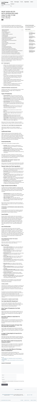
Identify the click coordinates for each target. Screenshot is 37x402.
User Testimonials (5, 42)
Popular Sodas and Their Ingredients (7, 38)
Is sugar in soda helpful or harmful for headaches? (10, 51)
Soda (3, 357)
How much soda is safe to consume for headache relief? (11, 52)
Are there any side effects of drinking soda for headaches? (11, 53)
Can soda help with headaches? (7, 47)
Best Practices (5, 44)
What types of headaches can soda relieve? (9, 48)
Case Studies (5, 41)
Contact (12, 3)
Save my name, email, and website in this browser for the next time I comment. (13, 382)
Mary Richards (3, 18)
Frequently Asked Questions (7, 46)
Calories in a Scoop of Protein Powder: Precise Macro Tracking (32, 44)
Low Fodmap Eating (4, 3)
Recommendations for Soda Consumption (9, 43)
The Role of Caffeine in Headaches (8, 34)
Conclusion (4, 45)
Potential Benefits (5, 36)
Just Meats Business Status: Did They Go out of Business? (32, 37)
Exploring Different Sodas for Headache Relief (9, 37)
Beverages (16, 1)
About (31, 1)
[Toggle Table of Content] (22, 30)
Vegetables (26, 1)
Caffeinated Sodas (5, 35)
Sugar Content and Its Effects (6, 39)
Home (12, 1)
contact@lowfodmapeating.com (8, 394)
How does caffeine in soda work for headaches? (10, 49)
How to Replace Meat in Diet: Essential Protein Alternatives (32, 34)
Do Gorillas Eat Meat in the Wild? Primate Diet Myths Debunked (32, 51)
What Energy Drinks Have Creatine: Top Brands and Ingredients (32, 41)
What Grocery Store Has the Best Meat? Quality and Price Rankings (32, 48)
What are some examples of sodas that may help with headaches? (13, 50)
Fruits (21, 1)
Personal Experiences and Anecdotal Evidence (9, 40)
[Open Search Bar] (11, 6)
